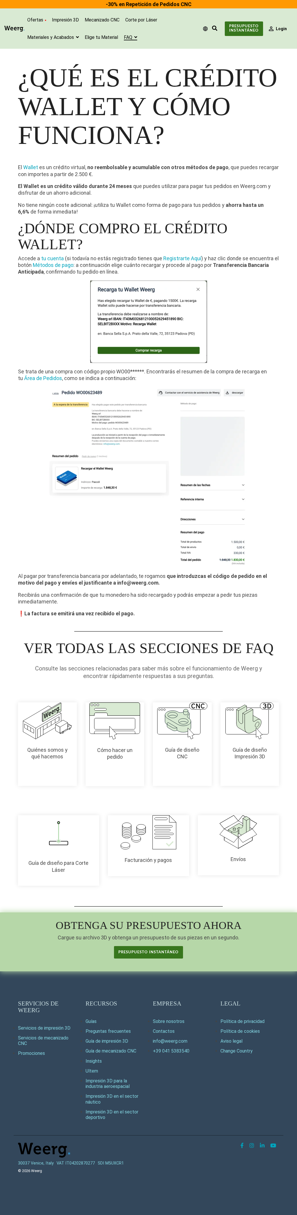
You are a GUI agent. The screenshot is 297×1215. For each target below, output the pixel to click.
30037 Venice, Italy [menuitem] (36, 1163)
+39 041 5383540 (171, 1051)
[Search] (214, 28)
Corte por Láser (141, 20)
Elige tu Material (101, 37)
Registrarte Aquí (182, 258)
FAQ (128, 37)
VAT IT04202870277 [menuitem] (76, 1163)
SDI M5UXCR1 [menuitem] (111, 1163)
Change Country (236, 1051)
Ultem (92, 1071)
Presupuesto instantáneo (244, 28)
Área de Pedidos (43, 378)
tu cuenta (52, 258)
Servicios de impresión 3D (44, 1028)
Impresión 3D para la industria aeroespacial (108, 1083)
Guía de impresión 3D (107, 1041)
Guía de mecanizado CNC (111, 1051)
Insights (94, 1061)
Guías (91, 1021)
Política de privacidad (242, 1021)
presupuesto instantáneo (148, 952)
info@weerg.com (170, 1041)
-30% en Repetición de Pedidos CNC (148, 4)
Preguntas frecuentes (108, 1031)
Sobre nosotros (168, 1021)
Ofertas (35, 20)
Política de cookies (240, 1031)
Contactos (164, 1031)
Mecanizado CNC (102, 20)
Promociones (31, 1053)
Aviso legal (231, 1041)
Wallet (30, 167)
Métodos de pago (53, 265)
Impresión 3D (65, 20)
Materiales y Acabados (51, 37)
